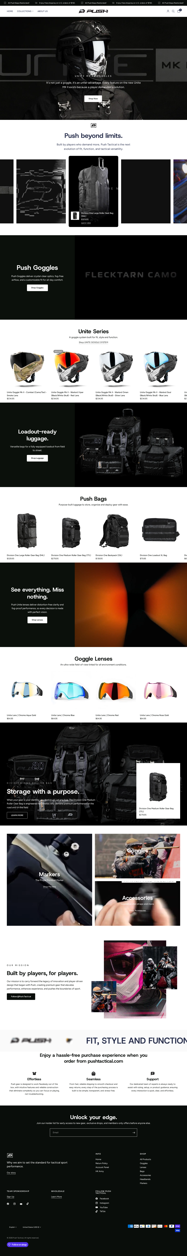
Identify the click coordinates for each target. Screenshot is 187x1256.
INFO (98, 1154)
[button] (93, 98)
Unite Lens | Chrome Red (107, 715)
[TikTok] (30, 1204)
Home (10, 11)
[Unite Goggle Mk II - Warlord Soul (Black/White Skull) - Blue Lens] (160, 368)
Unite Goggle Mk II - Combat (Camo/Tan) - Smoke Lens (27, 394)
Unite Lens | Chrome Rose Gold (154, 715)
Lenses (143, 1167)
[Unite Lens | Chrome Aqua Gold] (27, 691)
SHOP (143, 1154)
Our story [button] (11, 1173)
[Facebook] (10, 1204)
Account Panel (102, 1167)
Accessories (145, 1175)
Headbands (145, 1179)
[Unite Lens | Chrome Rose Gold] (160, 691)
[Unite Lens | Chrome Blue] (71, 691)
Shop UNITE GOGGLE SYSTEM (93, 342)
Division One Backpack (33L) (109, 555)
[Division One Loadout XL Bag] (160, 531)
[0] (178, 11)
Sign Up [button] (10, 1197)
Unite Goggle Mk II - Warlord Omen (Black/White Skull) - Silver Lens (112, 394)
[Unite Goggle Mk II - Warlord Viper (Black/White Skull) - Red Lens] (71, 368)
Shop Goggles (137, 863)
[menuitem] (11, 11)
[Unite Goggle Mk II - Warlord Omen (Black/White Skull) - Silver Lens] (116, 368)
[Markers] (49, 880)
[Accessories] (137, 903)
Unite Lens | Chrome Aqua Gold (21, 715)
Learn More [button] (56, 1197)
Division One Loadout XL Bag (153, 555)
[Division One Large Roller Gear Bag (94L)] (27, 531)
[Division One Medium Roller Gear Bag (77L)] (71, 531)
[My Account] (168, 11)
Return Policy (102, 1163)
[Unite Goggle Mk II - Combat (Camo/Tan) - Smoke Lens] (27, 368)
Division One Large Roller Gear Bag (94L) (97, 215)
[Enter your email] (133, 1132)
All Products (145, 1159)
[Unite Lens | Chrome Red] (116, 691)
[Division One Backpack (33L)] (116, 531)
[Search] (173, 11)
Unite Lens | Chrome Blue (62, 715)
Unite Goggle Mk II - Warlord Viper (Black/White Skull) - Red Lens (67, 394)
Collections (24, 11)
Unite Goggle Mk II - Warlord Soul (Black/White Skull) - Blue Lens (155, 394)
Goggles (144, 1163)
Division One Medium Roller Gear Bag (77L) (71, 555)
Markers (143, 1183)
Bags (142, 1171)
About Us (43, 11)
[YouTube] (23, 1204)
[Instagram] (16, 1204)
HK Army (100, 1171)
